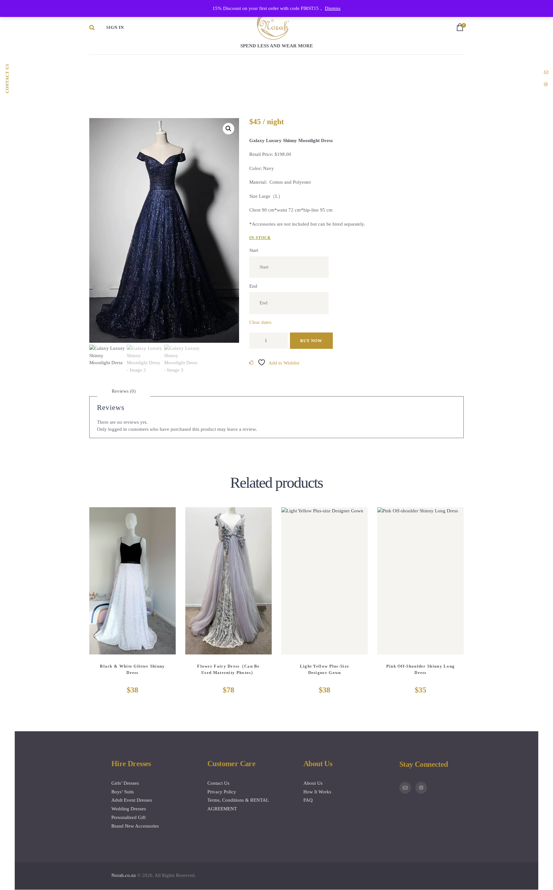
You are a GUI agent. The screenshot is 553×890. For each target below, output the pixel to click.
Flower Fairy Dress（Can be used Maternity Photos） (228, 669)
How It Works (317, 791)
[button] (228, 128)
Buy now (311, 340)
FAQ (308, 800)
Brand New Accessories (135, 826)
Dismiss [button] (333, 8)
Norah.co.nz (123, 875)
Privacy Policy (221, 791)
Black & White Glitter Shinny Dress (132, 669)
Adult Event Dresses (131, 800)
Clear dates (260, 322)
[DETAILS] (108, 585)
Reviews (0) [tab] (124, 391)
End (253, 286)
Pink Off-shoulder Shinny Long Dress (420, 669)
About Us (313, 783)
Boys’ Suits (122, 791)
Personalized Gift (128, 817)
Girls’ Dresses (125, 783)
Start (253, 250)
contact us (7, 78)
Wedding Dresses (128, 808)
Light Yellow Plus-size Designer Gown (324, 669)
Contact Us (218, 783)
